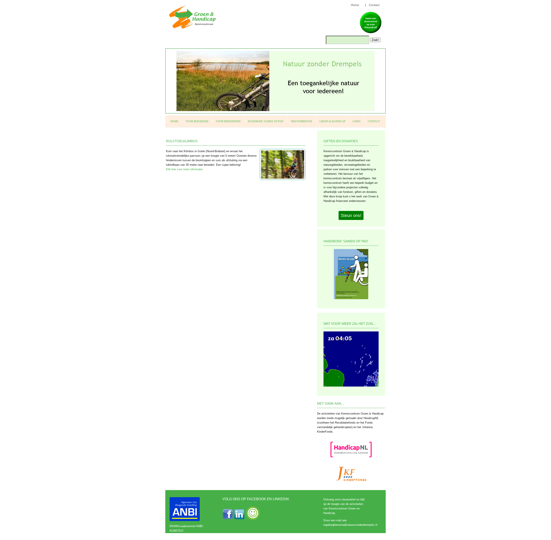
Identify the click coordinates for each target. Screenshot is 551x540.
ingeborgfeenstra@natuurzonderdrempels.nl (350, 524)
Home (355, 5)
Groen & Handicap (332, 121)
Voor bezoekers (197, 121)
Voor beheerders (228, 121)
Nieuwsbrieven (301, 121)
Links (357, 121)
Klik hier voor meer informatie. (184, 169)
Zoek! (375, 40)
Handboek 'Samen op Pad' (265, 121)
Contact (374, 5)
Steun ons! (351, 215)
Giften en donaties (340, 141)
